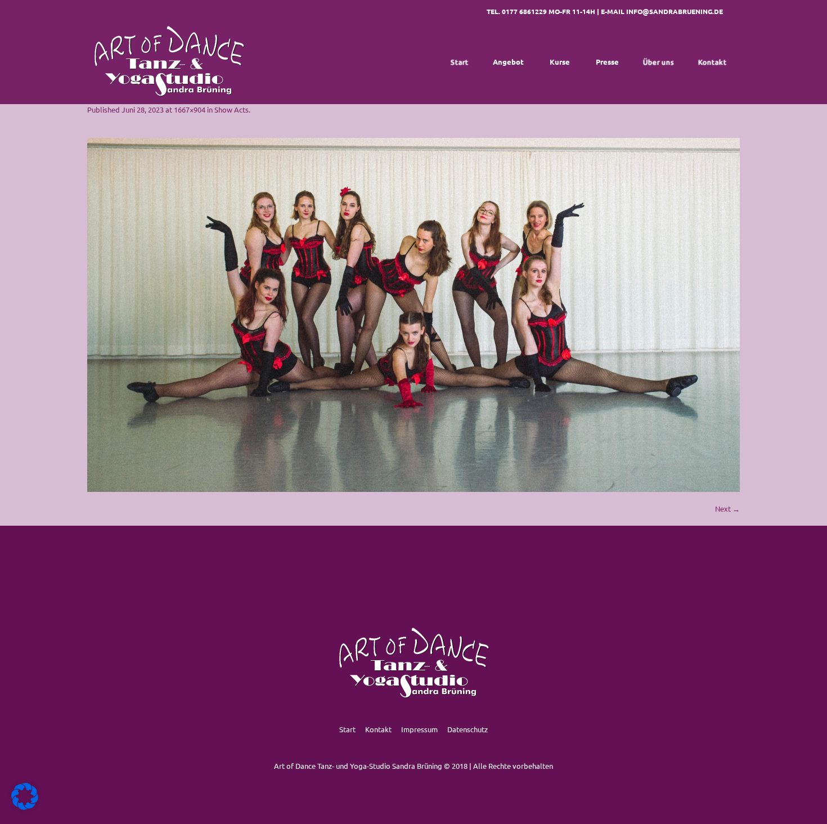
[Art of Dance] (168, 62)
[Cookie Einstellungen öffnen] (24, 807)
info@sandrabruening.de (674, 11)
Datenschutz (467, 729)
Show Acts (231, 109)
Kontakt (378, 729)
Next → (727, 508)
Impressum (419, 729)
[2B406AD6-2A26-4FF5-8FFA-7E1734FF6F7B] (413, 315)
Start (347, 729)
